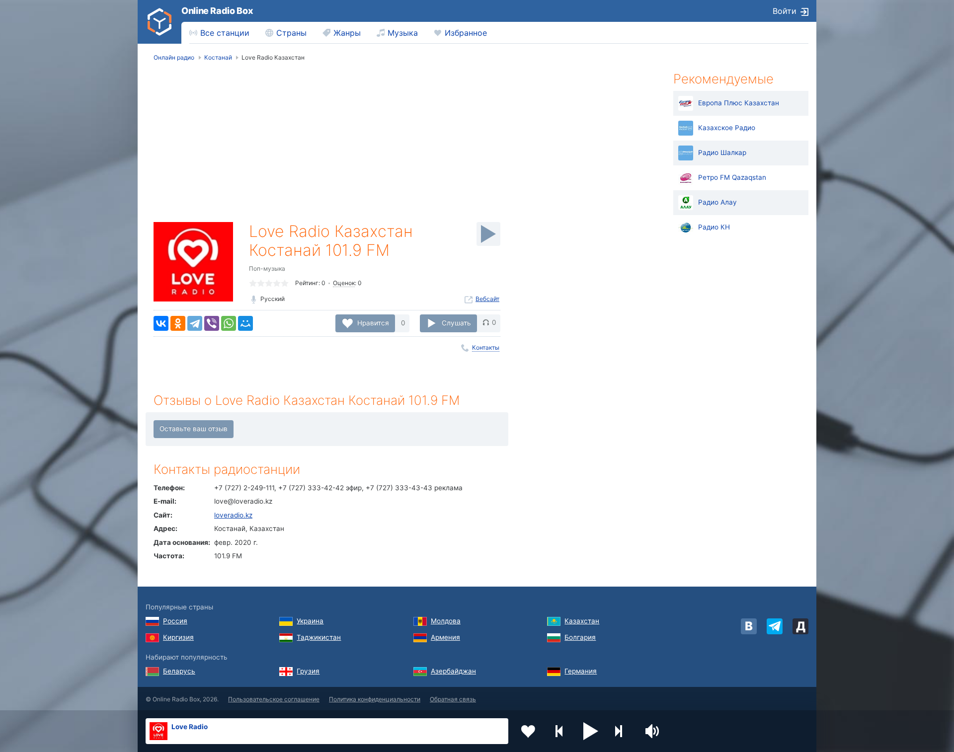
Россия (175, 621)
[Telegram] (194, 323)
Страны (291, 33)
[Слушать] (488, 234)
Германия (580, 671)
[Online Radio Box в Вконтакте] (749, 626)
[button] (591, 731)
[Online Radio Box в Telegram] (775, 626)
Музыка (403, 33)
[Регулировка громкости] (653, 731)
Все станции (224, 33)
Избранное (466, 33)
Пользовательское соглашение (273, 699)
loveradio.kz (233, 515)
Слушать (456, 322)
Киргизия (178, 637)
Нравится (373, 322)
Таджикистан (319, 637)
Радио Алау (717, 202)
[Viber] (211, 323)
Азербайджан (453, 671)
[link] (159, 22)
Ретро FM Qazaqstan (732, 177)
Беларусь (179, 671)
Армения (445, 637)
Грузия (308, 671)
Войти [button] (784, 11)
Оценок (344, 283)
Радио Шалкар (722, 152)
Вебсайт (487, 298)
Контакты (485, 347)
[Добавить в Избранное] (528, 731)
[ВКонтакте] (161, 323)
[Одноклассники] (177, 323)
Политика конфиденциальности (374, 699)
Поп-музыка (267, 268)
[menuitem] (219, 33)
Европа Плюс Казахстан (738, 103)
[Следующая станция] (622, 731)
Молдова (446, 621)
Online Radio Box (217, 10)
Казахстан (581, 621)
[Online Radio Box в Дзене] (800, 626)
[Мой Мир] (245, 323)
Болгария (580, 637)
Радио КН (714, 227)
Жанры (347, 33)
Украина (310, 621)
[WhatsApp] (228, 323)
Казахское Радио (726, 128)
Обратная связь (453, 699)
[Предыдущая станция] (559, 731)
